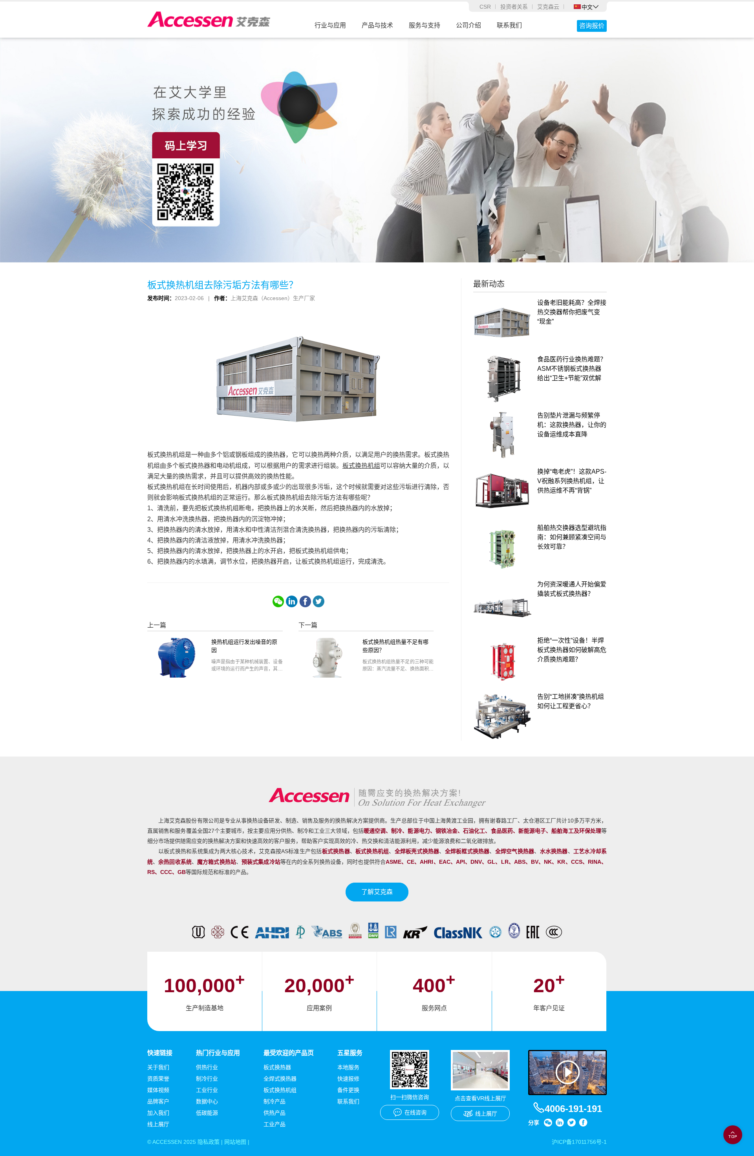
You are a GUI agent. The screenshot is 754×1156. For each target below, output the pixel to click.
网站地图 (235, 1142)
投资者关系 (514, 7)
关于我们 (158, 1067)
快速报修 (348, 1078)
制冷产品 (274, 1101)
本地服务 (348, 1067)
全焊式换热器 (280, 1078)
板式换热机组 (361, 465)
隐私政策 (209, 1142)
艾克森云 (548, 7)
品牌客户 (158, 1101)
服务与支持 (424, 25)
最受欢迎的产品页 (289, 1053)
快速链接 (159, 1053)
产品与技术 (377, 25)
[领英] (291, 601)
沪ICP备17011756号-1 (579, 1142)
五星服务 (349, 1053)
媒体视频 (158, 1090)
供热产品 (274, 1113)
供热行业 (207, 1067)
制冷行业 (207, 1078)
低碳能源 (207, 1113)
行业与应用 (330, 25)
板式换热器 (277, 1067)
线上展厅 (158, 1124)
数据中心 (207, 1101)
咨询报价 (591, 25)
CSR (485, 7)
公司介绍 (468, 25)
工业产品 (274, 1124)
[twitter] (318, 601)
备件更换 (348, 1090)
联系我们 (509, 25)
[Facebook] (305, 601)
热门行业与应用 (218, 1053)
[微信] (278, 601)
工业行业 (207, 1090)
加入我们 (158, 1113)
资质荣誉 (158, 1078)
